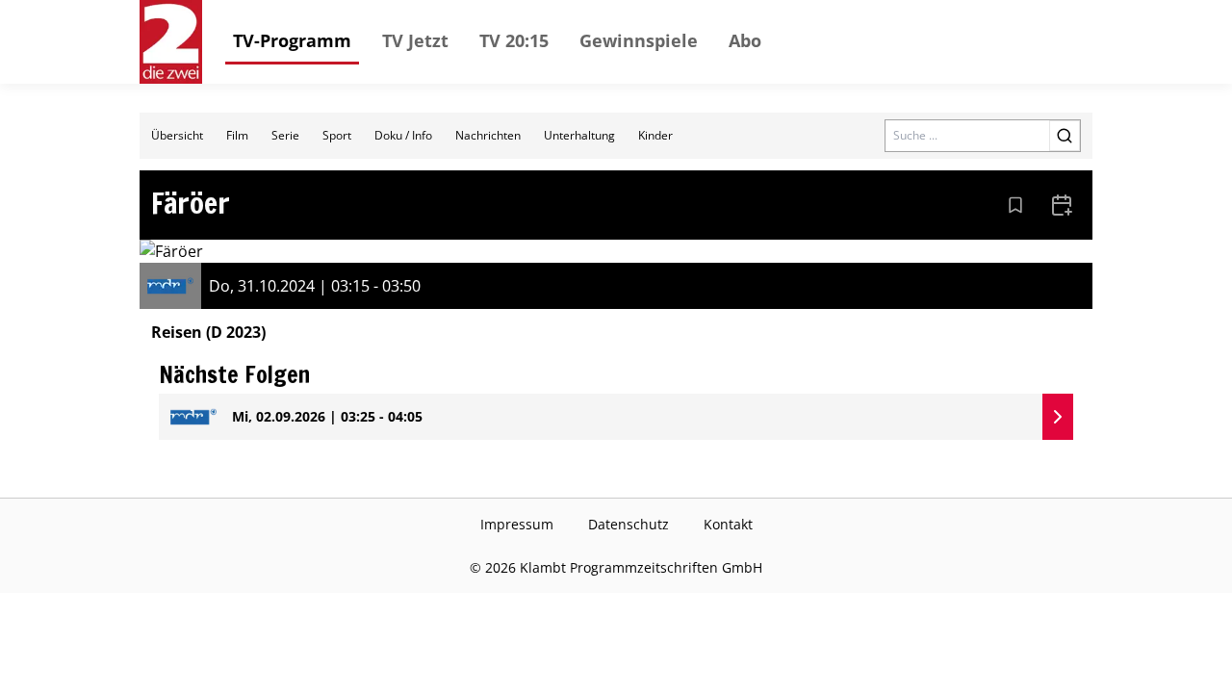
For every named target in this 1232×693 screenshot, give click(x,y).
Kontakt (728, 524)
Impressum (516, 524)
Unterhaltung (579, 135)
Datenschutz (628, 524)
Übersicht (177, 135)
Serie (285, 135)
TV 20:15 (514, 40)
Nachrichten (488, 135)
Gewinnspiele (638, 40)
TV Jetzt (415, 40)
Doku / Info (403, 135)
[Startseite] (171, 42)
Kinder (655, 135)
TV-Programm (292, 40)
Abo (745, 40)
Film (237, 135)
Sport (336, 135)
